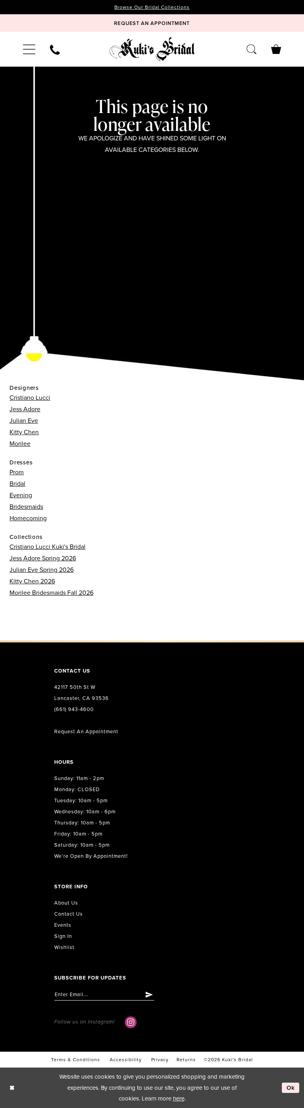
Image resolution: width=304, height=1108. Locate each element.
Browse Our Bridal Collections (152, 7)
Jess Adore (25, 409)
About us (66, 903)
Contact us (68, 914)
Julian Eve (24, 421)
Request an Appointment (86, 731)
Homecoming (28, 518)
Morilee (20, 444)
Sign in (63, 936)
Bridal (17, 484)
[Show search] (251, 49)
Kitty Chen (24, 432)
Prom (17, 472)
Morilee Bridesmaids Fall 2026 (51, 593)
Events (62, 925)
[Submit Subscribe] (149, 995)
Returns (186, 1059)
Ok (291, 1087)
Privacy (160, 1059)
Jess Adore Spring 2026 (43, 558)
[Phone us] (54, 49)
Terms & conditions (75, 1059)
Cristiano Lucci (30, 398)
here (178, 1098)
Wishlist (64, 947)
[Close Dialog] (12, 1088)
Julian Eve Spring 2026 (42, 570)
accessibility (126, 1059)
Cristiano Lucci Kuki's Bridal (48, 547)
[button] (28, 49)
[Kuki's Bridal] (152, 49)
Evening (21, 495)
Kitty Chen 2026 (32, 581)
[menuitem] (28, 49)
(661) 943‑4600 (74, 709)
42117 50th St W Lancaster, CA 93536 (81, 693)
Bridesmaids (26, 507)
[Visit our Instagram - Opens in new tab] (131, 1022)
